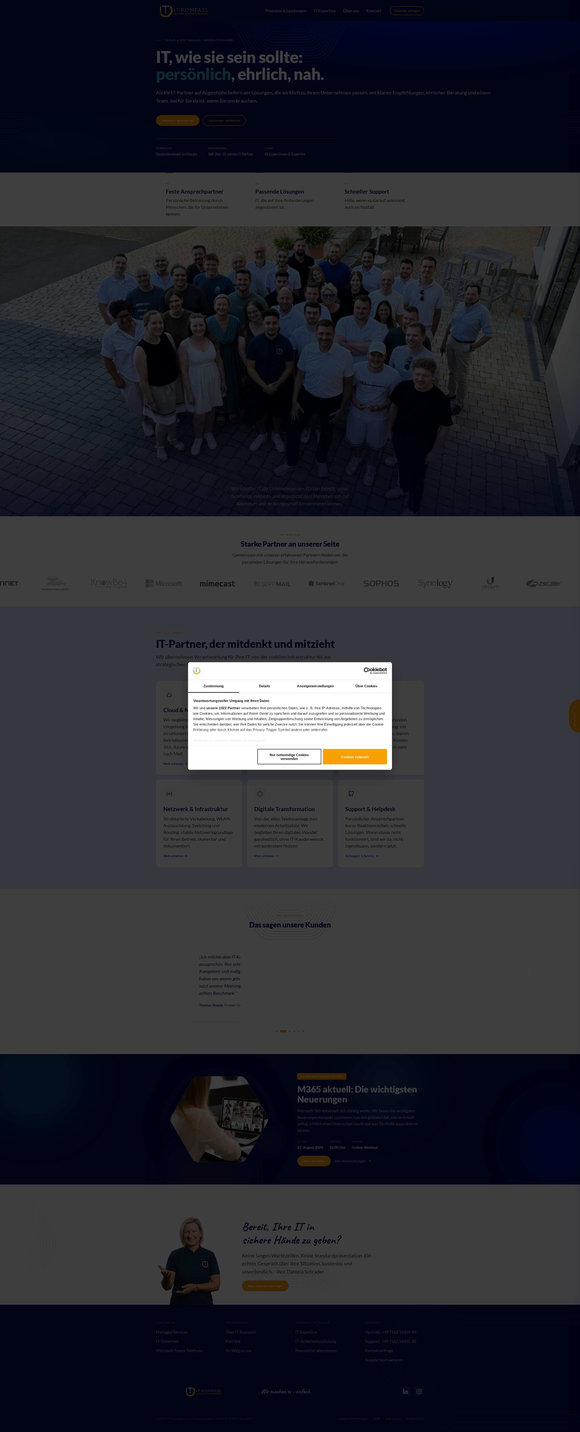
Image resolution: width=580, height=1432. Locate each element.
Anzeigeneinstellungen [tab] (315, 686)
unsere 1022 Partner (223, 708)
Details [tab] (264, 686)
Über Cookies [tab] (366, 686)
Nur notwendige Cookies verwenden (289, 757)
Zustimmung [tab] (213, 686)
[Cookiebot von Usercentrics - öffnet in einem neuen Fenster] (367, 671)
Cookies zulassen (355, 757)
